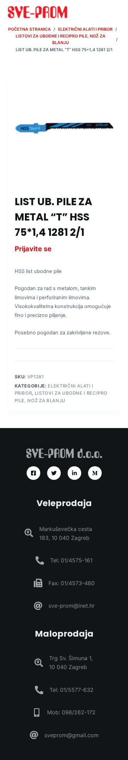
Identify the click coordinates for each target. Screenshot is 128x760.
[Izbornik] (117, 12)
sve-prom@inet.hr (71, 605)
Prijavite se (33, 249)
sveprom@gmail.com (71, 735)
